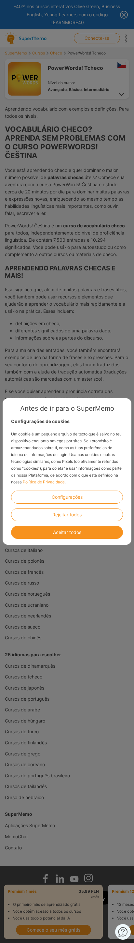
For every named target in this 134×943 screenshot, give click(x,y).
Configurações (67, 497)
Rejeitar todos (67, 514)
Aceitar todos (67, 532)
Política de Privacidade (44, 481)
